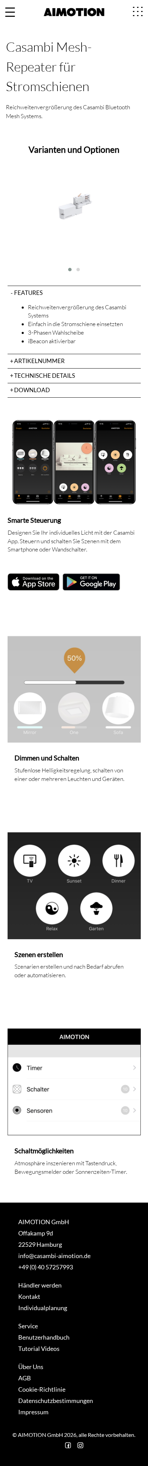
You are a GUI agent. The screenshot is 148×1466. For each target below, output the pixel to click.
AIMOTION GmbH (43, 1222)
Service (28, 1326)
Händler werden (40, 1285)
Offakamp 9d (35, 1233)
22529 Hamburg (40, 1244)
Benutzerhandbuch (44, 1337)
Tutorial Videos (39, 1348)
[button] (70, 269)
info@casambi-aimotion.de (54, 1255)
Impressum (33, 1412)
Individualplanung (42, 1308)
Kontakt (29, 1296)
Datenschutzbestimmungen (55, 1400)
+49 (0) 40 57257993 (45, 1267)
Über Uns (30, 1366)
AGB (24, 1378)
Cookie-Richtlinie (41, 1389)
